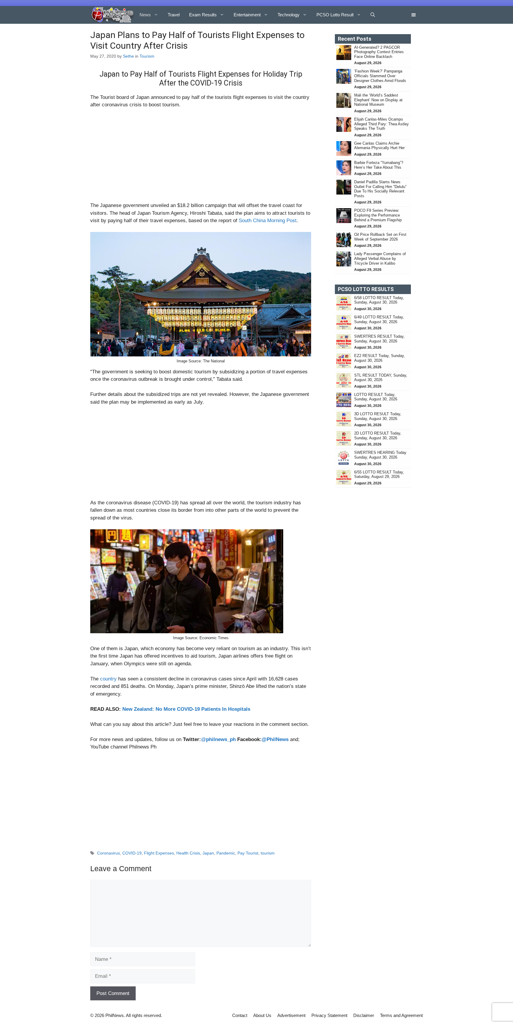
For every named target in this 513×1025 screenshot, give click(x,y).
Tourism (147, 56)
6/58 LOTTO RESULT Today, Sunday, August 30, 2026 (379, 300)
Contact (239, 1015)
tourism (268, 853)
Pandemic (225, 853)
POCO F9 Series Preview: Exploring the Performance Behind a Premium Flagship (378, 215)
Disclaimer (363, 1015)
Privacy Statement (329, 1015)
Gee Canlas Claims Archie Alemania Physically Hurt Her (379, 145)
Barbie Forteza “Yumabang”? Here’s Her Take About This (378, 165)
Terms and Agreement (401, 1015)
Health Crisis (188, 853)
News (145, 14)
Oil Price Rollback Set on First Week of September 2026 (380, 236)
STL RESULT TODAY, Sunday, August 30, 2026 (380, 377)
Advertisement (291, 1015)
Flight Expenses (159, 853)
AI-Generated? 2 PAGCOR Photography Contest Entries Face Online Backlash (379, 52)
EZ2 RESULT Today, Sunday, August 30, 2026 (379, 358)
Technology (289, 14)
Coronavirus (108, 853)
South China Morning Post (268, 220)
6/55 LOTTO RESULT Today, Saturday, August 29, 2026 (379, 474)
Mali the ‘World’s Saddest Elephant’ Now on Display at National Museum (378, 100)
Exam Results (203, 14)
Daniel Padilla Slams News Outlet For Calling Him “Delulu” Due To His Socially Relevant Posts (380, 189)
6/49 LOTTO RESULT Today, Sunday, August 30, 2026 (379, 319)
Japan (208, 853)
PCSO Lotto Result (335, 14)
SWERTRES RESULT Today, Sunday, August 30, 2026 (379, 338)
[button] (373, 15)
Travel (174, 14)
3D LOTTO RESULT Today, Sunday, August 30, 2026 (377, 416)
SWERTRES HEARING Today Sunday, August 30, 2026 (380, 454)
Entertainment (247, 14)
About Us (262, 1015)
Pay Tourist (248, 853)
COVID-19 (132, 853)
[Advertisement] (200, 157)
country (108, 679)
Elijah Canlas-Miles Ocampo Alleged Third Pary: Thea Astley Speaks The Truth (381, 124)
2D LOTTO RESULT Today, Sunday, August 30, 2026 (377, 435)
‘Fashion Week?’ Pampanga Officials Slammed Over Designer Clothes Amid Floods (380, 76)
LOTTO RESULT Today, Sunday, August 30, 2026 (375, 397)
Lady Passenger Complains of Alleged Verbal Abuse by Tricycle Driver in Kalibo (380, 258)
